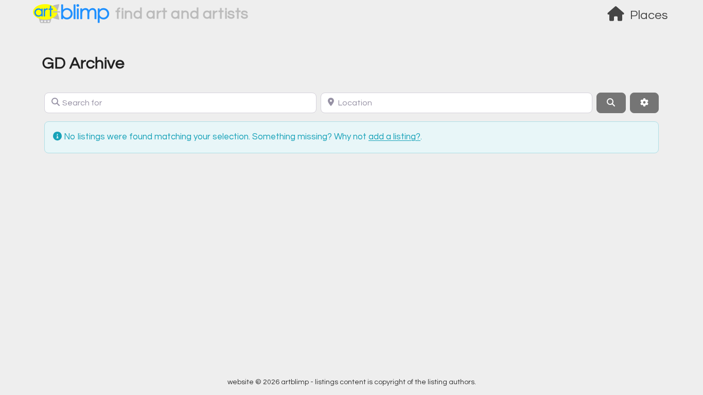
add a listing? (394, 136)
